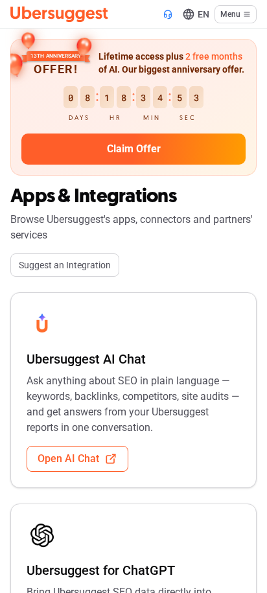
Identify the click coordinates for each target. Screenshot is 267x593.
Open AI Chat (68, 458)
